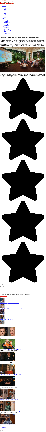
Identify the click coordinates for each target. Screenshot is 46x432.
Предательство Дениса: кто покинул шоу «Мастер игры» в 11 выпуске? (11, 374)
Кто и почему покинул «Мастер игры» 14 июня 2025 (8, 424)
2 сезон (5, 9)
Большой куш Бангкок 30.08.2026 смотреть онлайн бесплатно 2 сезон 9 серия (12, 308)
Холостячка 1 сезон (7, 32)
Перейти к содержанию (3, 0)
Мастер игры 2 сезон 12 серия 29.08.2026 (6, 319)
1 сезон (5, 8)
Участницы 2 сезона (7, 20)
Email (1, 286)
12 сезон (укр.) (6, 17)
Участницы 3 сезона (7, 21)
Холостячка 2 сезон (7, 33)
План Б (5, 31)
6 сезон (5, 12)
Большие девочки (6, 27)
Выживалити (6, 28)
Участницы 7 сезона (7, 24)
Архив (3, 26)
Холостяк (3, 7)
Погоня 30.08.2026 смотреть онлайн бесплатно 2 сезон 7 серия (9, 303)
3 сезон (5, 10)
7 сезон (5, 13)
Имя (1, 284)
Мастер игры (4, 6)
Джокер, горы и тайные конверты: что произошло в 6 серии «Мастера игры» (12, 411)
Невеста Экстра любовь (7, 30)
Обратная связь (4, 427)
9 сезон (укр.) (6, 15)
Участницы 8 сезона (7, 25)
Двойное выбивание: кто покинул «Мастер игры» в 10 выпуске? (10, 386)
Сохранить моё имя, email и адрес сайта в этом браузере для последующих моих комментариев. (15, 294)
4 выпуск (1, 43)
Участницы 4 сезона (7, 22)
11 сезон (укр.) (6, 16)
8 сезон (5, 14)
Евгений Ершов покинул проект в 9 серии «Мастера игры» (9, 399)
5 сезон (5, 11)
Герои (3, 18)
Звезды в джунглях (6, 29)
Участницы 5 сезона (7, 23)
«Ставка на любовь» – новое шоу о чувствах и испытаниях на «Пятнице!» (11, 349)
